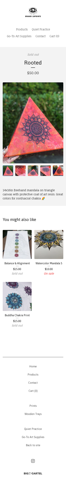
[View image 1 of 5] (8, 170)
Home (33, 366)
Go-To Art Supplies (19, 36)
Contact (41, 36)
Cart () (54, 36)
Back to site (33, 445)
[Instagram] (33, 461)
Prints (33, 405)
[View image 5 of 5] (58, 170)
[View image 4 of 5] (45, 170)
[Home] (33, 12)
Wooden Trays (33, 413)
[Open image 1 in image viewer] (33, 122)
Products (22, 29)
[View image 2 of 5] (20, 170)
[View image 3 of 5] (33, 170)
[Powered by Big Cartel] (33, 473)
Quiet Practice (41, 29)
